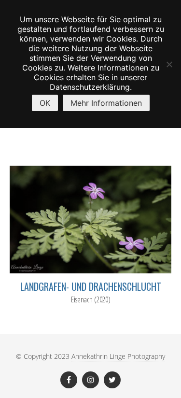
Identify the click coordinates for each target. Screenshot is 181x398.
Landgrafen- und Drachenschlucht (90, 286)
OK (45, 103)
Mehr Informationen (106, 103)
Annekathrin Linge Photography (118, 356)
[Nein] (169, 64)
